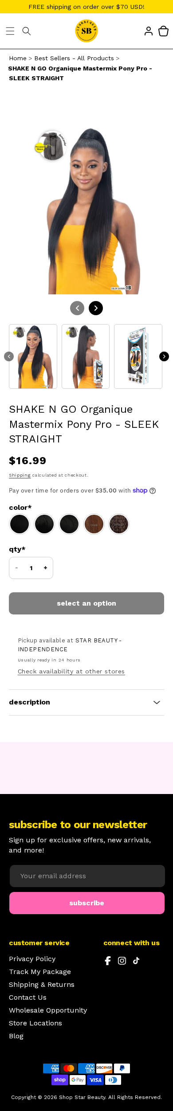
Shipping (20, 475)
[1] (19, 524)
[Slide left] (9, 356)
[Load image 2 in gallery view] (86, 356)
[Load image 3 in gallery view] (138, 356)
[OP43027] (119, 524)
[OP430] (94, 524)
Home (18, 58)
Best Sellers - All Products (74, 58)
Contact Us (28, 997)
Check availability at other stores (71, 671)
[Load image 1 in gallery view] (33, 356)
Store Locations (35, 1023)
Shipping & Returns (42, 984)
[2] (69, 524)
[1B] (44, 524)
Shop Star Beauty (82, 1097)
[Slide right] (164, 356)
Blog (16, 1036)
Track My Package (40, 971)
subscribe (86, 903)
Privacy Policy (32, 958)
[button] (10, 31)
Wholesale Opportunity (48, 1010)
